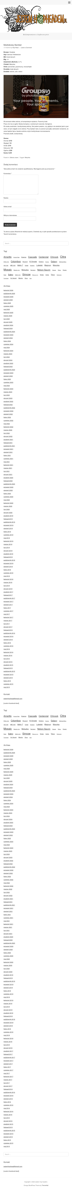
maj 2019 (7, 538)
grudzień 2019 (8, 516)
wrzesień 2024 (8, 335)
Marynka (27, 157)
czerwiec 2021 (8, 458)
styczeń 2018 (8, 589)
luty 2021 (7, 471)
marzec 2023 (8, 392)
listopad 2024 (8, 328)
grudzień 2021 (8, 439)
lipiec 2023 (7, 379)
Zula (31, 278)
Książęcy (32, 265)
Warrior (20, 278)
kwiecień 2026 (8, 290)
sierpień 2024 (8, 338)
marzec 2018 (8, 582)
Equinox (47, 262)
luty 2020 (7, 509)
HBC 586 (6, 265)
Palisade (54, 270)
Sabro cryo (18, 275)
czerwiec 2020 (8, 497)
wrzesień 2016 (8, 636)
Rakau (59, 270)
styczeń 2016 (8, 662)
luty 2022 (7, 433)
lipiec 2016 (7, 643)
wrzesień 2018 (8, 563)
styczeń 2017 (8, 627)
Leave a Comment (26, 47)
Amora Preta (16, 257)
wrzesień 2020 (8, 487)
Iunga (26, 265)
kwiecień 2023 (8, 389)
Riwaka (65, 270)
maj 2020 (7, 500)
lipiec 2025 (7, 303)
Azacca (23, 257)
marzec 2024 (8, 354)
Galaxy (54, 261)
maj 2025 (7, 309)
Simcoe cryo (35, 275)
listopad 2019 (8, 519)
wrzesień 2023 (8, 373)
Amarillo (8, 256)
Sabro (10, 274)
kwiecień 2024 (8, 351)
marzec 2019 (8, 544)
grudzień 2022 (8, 401)
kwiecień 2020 (8, 503)
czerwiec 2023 (8, 382)
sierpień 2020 (8, 490)
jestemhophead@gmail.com (13, 698)
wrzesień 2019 (8, 525)
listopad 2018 (8, 557)
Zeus (26, 278)
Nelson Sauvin (43, 269)
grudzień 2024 (8, 325)
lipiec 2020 (7, 493)
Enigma (41, 262)
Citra (63, 256)
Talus (53, 274)
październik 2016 (9, 633)
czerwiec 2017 (8, 611)
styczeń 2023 (8, 398)
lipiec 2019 (7, 532)
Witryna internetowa (10, 215)
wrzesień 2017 (8, 601)
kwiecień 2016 (8, 652)
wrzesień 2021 (8, 449)
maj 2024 (7, 347)
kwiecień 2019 (8, 541)
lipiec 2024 (7, 341)
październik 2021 (9, 446)
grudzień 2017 (8, 592)
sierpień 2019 (8, 528)
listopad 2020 (8, 481)
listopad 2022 (8, 405)
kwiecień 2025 (8, 312)
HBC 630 (12, 265)
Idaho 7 (20, 265)
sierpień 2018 (8, 566)
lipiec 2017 (7, 608)
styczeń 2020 (8, 512)
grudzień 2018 (8, 554)
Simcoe (26, 274)
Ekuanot (25, 262)
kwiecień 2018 (8, 579)
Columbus (16, 261)
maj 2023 (7, 385)
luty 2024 (7, 357)
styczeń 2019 (8, 551)
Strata (42, 275)
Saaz (5, 275)
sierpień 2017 (8, 605)
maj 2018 (7, 576)
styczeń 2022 (8, 436)
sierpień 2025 (8, 300)
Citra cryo (6, 262)
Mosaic (8, 269)
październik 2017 (9, 598)
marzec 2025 (8, 316)
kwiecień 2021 (8, 465)
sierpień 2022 (8, 414)
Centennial (43, 256)
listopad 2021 (8, 443)
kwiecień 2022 (8, 427)
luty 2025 (7, 319)
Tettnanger (59, 275)
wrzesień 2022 (8, 411)
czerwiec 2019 (8, 535)
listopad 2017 (8, 595)
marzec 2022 (8, 430)
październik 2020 (9, 484)
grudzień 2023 (8, 363)
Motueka (25, 269)
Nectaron (32, 270)
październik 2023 (9, 370)
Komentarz (8, 173)
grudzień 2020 (8, 478)
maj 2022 (7, 424)
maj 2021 (7, 462)
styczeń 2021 (8, 474)
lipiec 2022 (7, 417)
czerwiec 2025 (8, 306)
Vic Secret (13, 278)
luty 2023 (7, 395)
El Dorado (33, 261)
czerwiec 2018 (8, 573)
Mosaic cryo (17, 270)
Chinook (54, 256)
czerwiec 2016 (8, 646)
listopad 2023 (8, 366)
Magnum (47, 265)
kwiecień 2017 (8, 617)
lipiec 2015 (7, 681)
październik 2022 (9, 408)
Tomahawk (6, 278)
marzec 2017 (8, 620)
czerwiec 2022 (8, 420)
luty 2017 (7, 624)
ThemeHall (45, 1185)
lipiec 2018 (7, 570)
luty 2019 (7, 547)
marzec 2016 (8, 655)
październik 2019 (9, 522)
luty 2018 (7, 585)
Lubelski (39, 265)
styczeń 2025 (8, 322)
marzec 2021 (8, 468)
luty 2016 (7, 659)
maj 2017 (7, 614)
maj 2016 (7, 649)
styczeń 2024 (8, 360)
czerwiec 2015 (8, 684)
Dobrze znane (14, 157)
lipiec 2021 (7, 455)
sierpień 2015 (8, 678)
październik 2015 (9, 671)
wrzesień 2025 (8, 297)
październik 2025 (9, 293)
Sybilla (47, 275)
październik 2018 (9, 560)
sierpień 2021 (8, 452)
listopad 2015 (8, 668)
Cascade (32, 256)
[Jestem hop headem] (36, 31)
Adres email (8, 206)
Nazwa (6, 198)
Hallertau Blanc (62, 262)
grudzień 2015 (8, 665)
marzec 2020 (8, 506)
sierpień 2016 (8, 639)
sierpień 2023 (8, 376)
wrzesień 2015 (8, 674)
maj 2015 (7, 687)
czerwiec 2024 (8, 344)
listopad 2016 (8, 630)
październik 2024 (9, 331)
